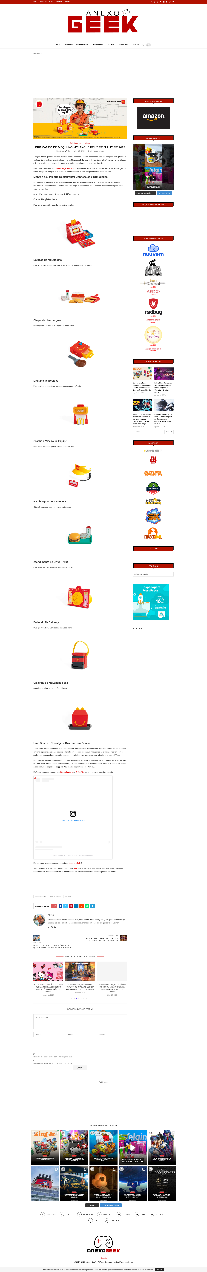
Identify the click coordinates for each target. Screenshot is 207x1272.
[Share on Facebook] (60, 906)
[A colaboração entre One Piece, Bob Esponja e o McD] (103, 1147)
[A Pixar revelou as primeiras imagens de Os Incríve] (133, 1183)
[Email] (163, 2)
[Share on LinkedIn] (76, 906)
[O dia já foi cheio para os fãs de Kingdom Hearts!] (162, 1183)
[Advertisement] (103, 72)
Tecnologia (123, 45)
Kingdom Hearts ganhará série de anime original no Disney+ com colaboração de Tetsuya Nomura (163, 419)
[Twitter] (151, 2)
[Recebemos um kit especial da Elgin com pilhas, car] (133, 1147)
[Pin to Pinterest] (71, 906)
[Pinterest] (157, 2)
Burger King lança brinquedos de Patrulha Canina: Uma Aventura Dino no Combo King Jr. (142, 386)
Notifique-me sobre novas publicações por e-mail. (52, 1063)
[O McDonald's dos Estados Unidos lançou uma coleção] (74, 1147)
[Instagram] (154, 2)
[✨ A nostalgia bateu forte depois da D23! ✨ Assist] (45, 1183)
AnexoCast (68, 45)
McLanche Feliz (74, 863)
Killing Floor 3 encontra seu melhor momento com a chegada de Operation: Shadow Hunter (163, 387)
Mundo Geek (98, 45)
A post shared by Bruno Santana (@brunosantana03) (73, 855)
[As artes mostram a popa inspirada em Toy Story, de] (74, 1183)
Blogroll (59, 2)
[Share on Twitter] (65, 906)
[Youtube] (160, 2)
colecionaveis (40, 896)
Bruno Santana (66, 772)
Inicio (35, 2)
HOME (58, 45)
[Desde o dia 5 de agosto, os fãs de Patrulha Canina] (45, 1147)
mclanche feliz (55, 896)
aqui (75, 868)
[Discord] (173, 2)
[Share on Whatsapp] (87, 906)
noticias (68, 896)
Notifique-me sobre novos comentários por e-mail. (52, 1057)
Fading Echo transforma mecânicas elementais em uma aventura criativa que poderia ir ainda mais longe (142, 419)
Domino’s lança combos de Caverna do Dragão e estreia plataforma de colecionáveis (80, 987)
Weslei (67, 151)
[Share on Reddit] (81, 906)
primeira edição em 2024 (64, 168)
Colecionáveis (82, 45)
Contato (68, 2)
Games (111, 45)
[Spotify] (166, 2)
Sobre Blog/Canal (46, 2)
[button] (37, 980)
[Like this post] (55, 906)
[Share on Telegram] (92, 906)
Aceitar (159, 1270)
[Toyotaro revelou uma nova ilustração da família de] (162, 1147)
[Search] (143, 44)
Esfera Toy (80, 772)
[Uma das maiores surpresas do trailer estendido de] (103, 1183)
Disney (136, 45)
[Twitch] (169, 2)
